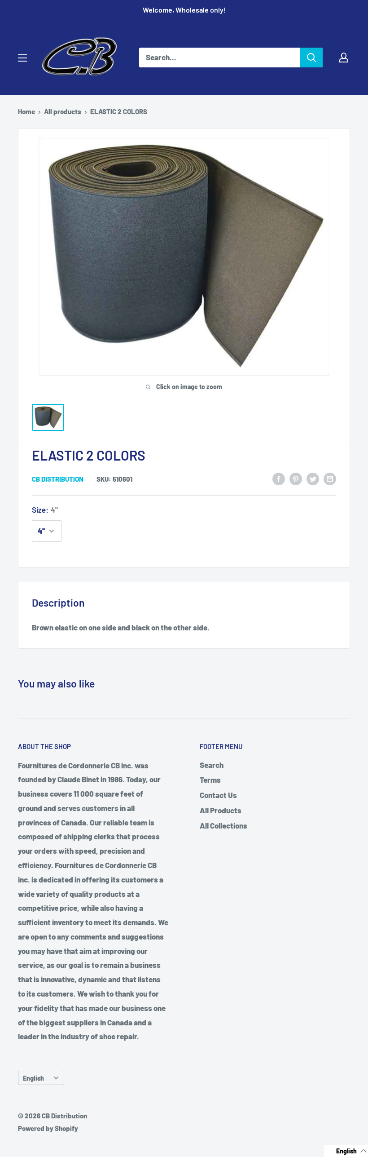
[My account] (343, 57)
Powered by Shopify (48, 1128)
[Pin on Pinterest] (295, 478)
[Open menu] (22, 58)
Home (26, 111)
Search (211, 764)
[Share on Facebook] (278, 478)
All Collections (223, 825)
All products (62, 111)
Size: (45, 509)
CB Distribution (57, 479)
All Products (220, 810)
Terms (210, 779)
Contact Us (218, 794)
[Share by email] (330, 478)
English (33, 1078)
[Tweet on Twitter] (313, 478)
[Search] (311, 57)
